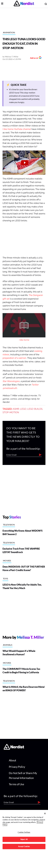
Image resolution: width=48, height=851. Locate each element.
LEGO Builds (34, 409)
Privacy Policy (17, 766)
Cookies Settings (24, 832)
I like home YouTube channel (17, 129)
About (12, 760)
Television (9, 524)
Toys (5, 578)
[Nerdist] (24, 4)
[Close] (45, 813)
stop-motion (11, 412)
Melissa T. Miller (12, 56)
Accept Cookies (24, 846)
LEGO (23, 409)
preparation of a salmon (14, 358)
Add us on (33, 58)
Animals (7, 645)
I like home (24, 340)
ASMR (16, 409)
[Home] (14, 749)
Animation (9, 32)
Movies (7, 560)
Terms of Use (16, 784)
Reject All (24, 839)
